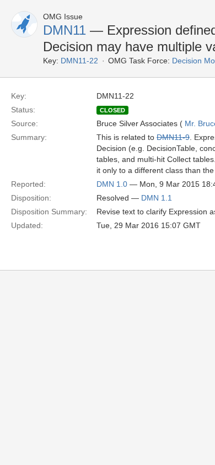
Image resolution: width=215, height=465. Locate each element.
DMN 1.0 (111, 184)
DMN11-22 (79, 60)
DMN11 (64, 30)
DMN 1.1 (156, 197)
